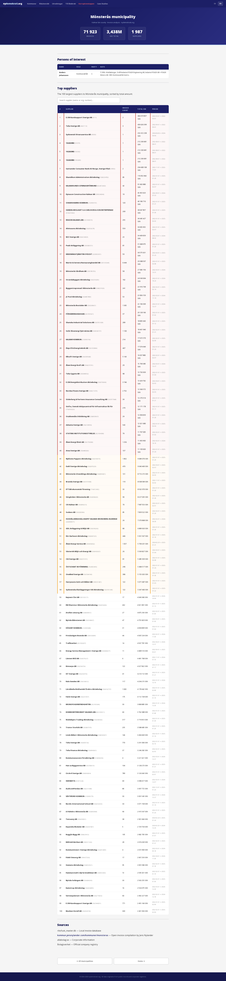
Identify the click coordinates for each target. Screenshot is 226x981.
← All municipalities (85, 961)
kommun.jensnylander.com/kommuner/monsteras (82, 935)
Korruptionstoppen (86, 3)
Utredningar (57, 3)
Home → (141, 961)
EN (220, 3)
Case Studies (102, 3)
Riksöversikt (44, 3)
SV (215, 3)
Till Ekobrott (71, 3)
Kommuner (31, 3)
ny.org (12, 3)
